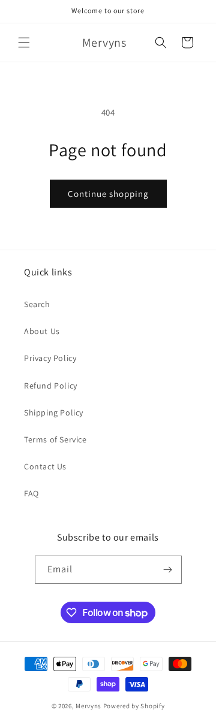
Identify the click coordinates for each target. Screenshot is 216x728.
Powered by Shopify (134, 706)
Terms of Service (55, 439)
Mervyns (88, 706)
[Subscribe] (168, 570)
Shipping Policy (53, 412)
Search (37, 304)
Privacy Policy (50, 358)
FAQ (31, 493)
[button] (24, 42)
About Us (42, 331)
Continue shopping (108, 193)
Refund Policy (50, 385)
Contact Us (45, 466)
